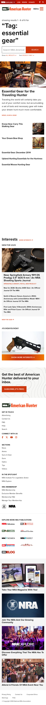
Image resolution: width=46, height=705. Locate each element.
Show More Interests (27, 357)
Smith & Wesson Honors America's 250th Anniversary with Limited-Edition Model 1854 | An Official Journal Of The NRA (22, 298)
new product (31, 284)
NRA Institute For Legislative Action (15, 477)
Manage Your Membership (12, 500)
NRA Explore (7, 481)
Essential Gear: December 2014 (16, 152)
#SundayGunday (10, 328)
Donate (32, 2)
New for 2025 (7, 320)
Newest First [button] (27, 55)
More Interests (25, 240)
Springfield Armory (11, 284)
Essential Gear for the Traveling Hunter (18, 93)
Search (35, 49)
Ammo (4, 451)
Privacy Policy (6, 694)
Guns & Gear (12, 115)
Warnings (5, 698)
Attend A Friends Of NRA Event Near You (22, 685)
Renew (24, 2)
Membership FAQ (8, 497)
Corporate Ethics (32, 694)
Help (3, 425)
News (4, 115)
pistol (22, 284)
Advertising (6, 415)
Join (18, 2)
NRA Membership (8, 490)
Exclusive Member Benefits (12, 493)
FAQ (3, 422)
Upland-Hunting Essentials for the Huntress (22, 158)
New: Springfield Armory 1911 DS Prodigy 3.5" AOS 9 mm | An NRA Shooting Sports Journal (22, 277)
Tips (3, 465)
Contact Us (6, 419)
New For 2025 (9, 245)
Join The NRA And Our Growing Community (17, 621)
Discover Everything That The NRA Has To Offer (23, 653)
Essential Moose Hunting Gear (16, 164)
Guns (4, 458)
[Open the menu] (41, 8)
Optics (4, 462)
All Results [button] (10, 55)
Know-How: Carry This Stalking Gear (12, 125)
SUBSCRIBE (14, 389)
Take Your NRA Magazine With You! (19, 589)
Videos (4, 469)
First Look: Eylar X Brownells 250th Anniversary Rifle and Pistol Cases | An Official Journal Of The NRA (22, 309)
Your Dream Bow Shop (12, 138)
